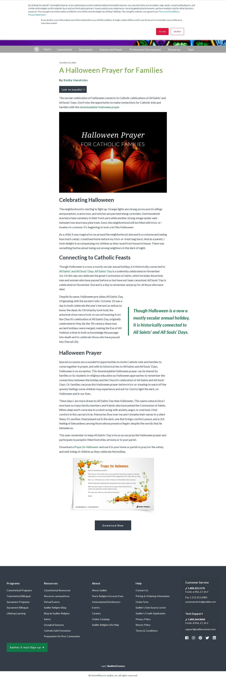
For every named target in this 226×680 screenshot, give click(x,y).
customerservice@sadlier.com (200, 601)
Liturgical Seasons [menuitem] (54, 624)
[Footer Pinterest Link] (200, 638)
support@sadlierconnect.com (200, 629)
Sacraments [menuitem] (86, 49)
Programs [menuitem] (13, 583)
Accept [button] (162, 31)
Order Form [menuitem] (142, 601)
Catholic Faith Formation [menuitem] (57, 630)
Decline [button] (177, 31)
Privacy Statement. (37, 14)
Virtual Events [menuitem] (52, 601)
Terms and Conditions (169, 11)
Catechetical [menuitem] (64, 49)
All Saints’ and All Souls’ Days (76, 271)
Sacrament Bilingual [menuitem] (17, 607)
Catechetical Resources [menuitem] (57, 590)
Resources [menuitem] (174, 49)
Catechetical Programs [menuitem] (19, 590)
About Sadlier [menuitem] (99, 590)
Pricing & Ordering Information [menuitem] (153, 596)
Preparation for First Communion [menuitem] (62, 636)
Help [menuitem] (139, 583)
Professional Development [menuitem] (145, 49)
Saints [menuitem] (47, 619)
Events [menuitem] (96, 607)
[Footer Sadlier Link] (214, 638)
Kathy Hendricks (76, 80)
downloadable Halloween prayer (99, 107)
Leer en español (72, 89)
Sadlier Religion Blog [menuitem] (55, 607)
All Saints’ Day (103, 271)
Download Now (113, 525)
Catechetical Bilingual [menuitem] (19, 596)
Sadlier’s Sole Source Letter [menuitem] (151, 607)
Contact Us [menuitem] (142, 590)
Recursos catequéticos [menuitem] (57, 596)
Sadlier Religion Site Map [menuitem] (105, 624)
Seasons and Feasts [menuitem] (111, 49)
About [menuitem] (96, 583)
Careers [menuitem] (96, 613)
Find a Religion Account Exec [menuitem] (108, 596)
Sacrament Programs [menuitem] (18, 601)
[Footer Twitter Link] (207, 638)
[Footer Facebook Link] (186, 638)
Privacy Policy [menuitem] (143, 619)
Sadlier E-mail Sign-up (25, 647)
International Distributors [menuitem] (106, 601)
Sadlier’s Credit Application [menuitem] (150, 613)
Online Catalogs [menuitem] (101, 619)
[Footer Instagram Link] (193, 638)
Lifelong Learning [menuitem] (16, 613)
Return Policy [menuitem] (143, 624)
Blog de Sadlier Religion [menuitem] (57, 613)
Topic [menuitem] (191, 49)
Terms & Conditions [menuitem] (147, 630)
